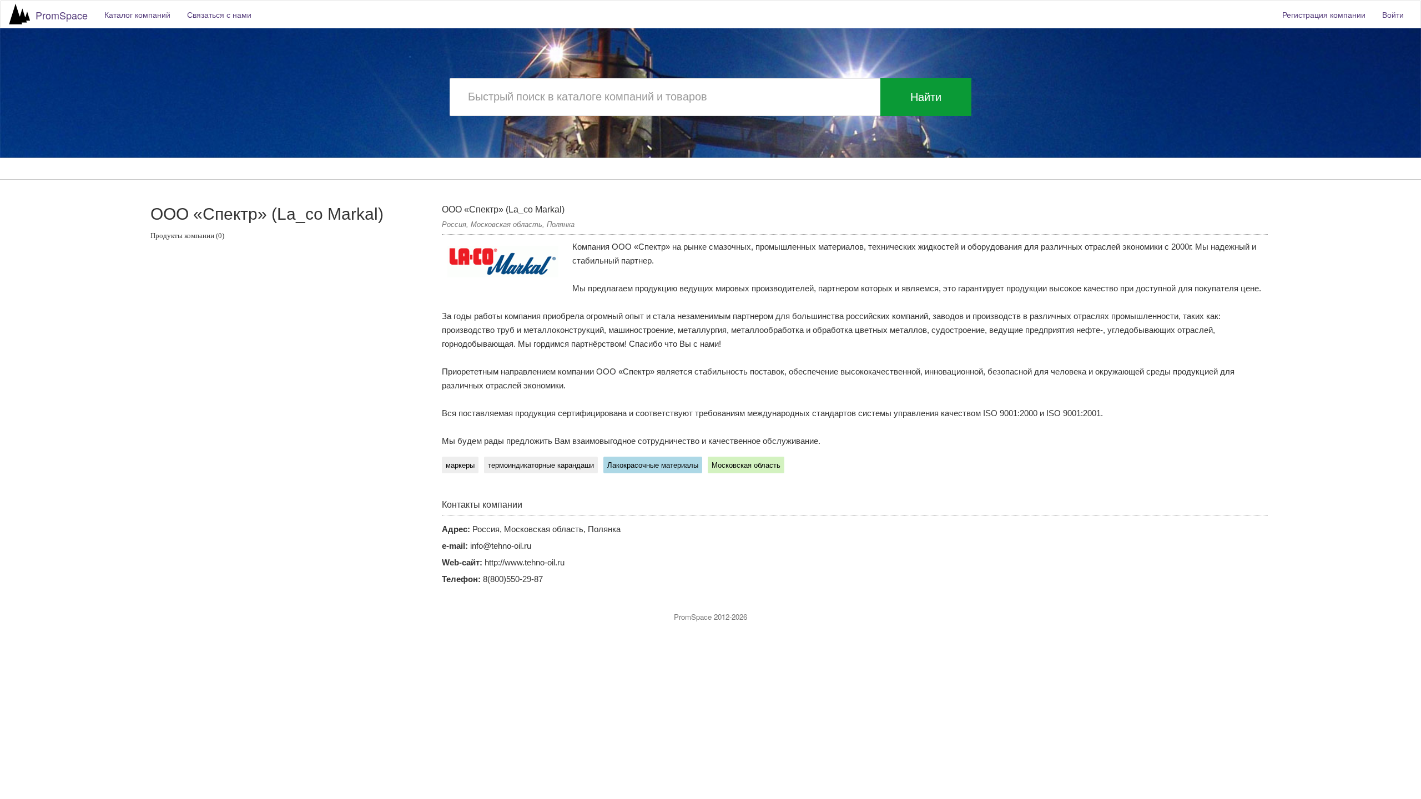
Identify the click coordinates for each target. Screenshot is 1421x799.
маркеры (460, 465)
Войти (1393, 14)
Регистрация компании (1323, 14)
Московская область (746, 465)
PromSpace (62, 15)
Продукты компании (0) (187, 235)
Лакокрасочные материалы (652, 465)
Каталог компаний (137, 14)
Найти (925, 97)
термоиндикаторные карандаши (541, 465)
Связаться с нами (219, 14)
